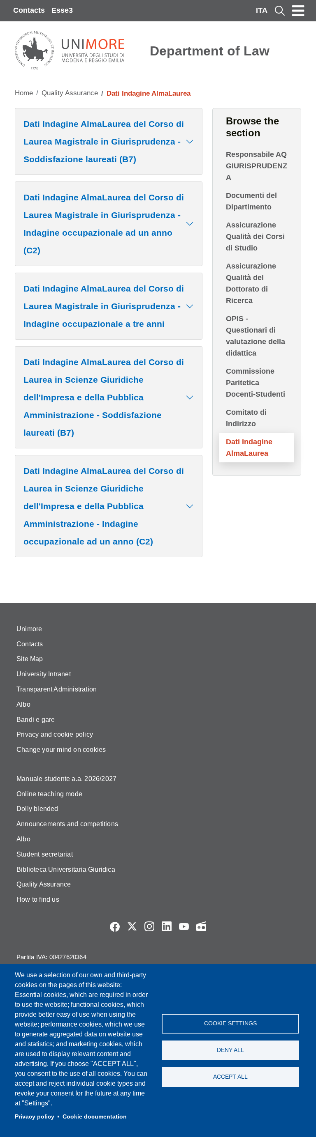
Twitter (132, 926)
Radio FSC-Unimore (201, 926)
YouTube (184, 926)
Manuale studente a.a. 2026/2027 (66, 778)
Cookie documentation (95, 1117)
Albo (23, 704)
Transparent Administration (56, 689)
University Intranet (43, 674)
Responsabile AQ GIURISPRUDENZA (256, 165)
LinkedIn (166, 926)
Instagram (149, 926)
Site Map (29, 658)
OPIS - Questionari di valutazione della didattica (255, 336)
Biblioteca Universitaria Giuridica (65, 869)
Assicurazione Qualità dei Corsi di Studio (255, 236)
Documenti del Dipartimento (251, 201)
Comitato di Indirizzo (246, 418)
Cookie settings (230, 1023)
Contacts (29, 10)
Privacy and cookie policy (54, 734)
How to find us (37, 899)
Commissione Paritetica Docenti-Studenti (255, 382)
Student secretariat (44, 854)
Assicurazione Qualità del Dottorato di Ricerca (251, 283)
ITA (261, 10)
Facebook (114, 926)
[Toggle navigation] (298, 10)
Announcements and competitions (67, 823)
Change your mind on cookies (61, 749)
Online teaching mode (49, 793)
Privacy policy (34, 1117)
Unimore (29, 628)
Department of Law (210, 51)
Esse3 (62, 10)
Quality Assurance (70, 93)
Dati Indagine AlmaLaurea (249, 447)
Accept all (230, 1077)
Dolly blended (37, 808)
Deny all (230, 1050)
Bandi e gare (35, 719)
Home (24, 93)
